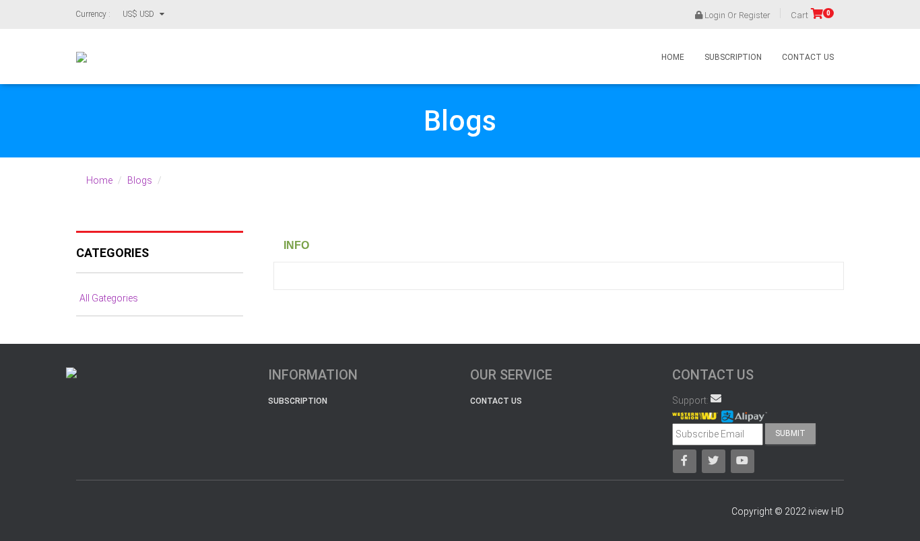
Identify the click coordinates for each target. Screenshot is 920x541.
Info (296, 245)
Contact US (496, 401)
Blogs (139, 180)
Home (672, 57)
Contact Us (808, 57)
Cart (810, 14)
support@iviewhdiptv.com (716, 398)
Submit (790, 433)
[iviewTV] (81, 57)
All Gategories (108, 298)
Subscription (733, 57)
